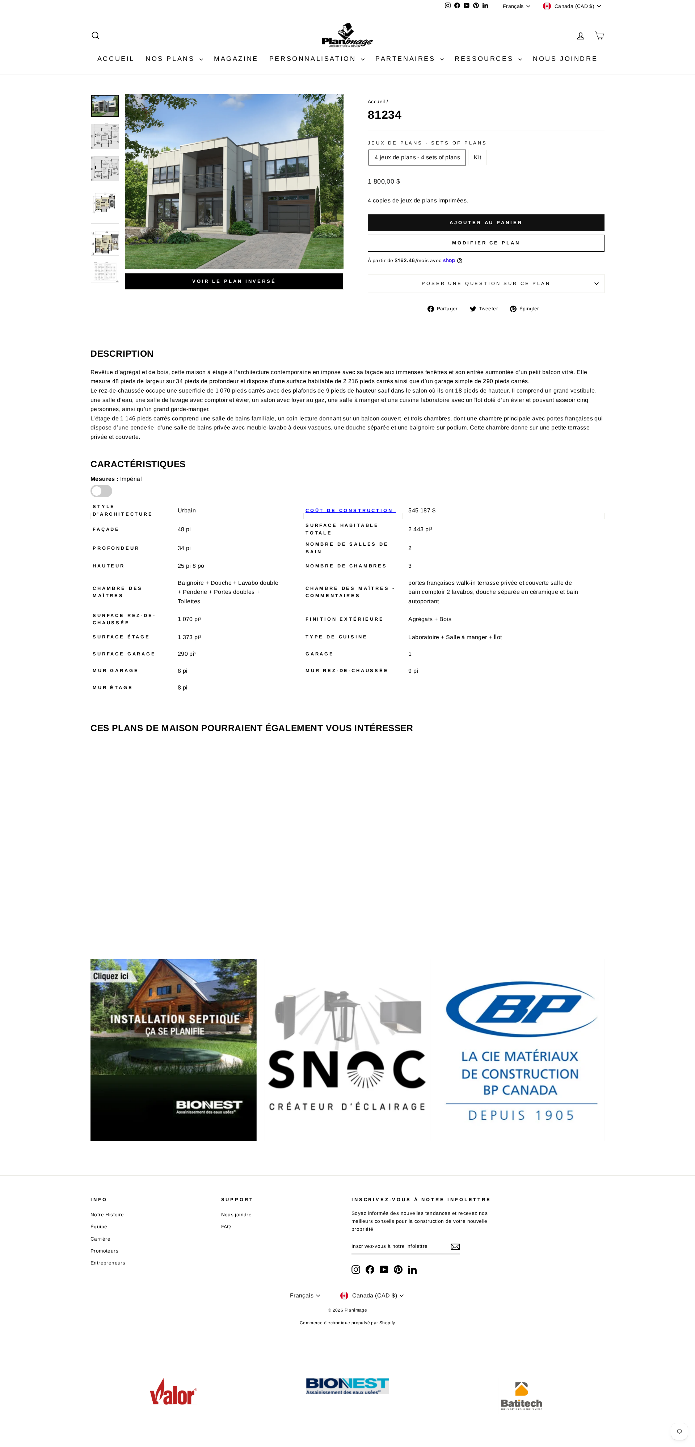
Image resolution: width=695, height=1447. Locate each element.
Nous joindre (236, 1214)
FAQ (226, 1226)
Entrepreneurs (107, 1263)
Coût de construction (351, 510)
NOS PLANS (172, 58)
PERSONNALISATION (314, 58)
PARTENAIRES (406, 58)
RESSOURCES (486, 58)
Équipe (98, 1226)
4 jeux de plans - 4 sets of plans (417, 157)
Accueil (376, 101)
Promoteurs (104, 1251)
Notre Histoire (107, 1214)
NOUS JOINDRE (565, 58)
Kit (477, 157)
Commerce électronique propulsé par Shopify (347, 1322)
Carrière (100, 1239)
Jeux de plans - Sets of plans (427, 143)
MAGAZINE (236, 58)
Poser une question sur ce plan (486, 283)
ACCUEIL (116, 58)
